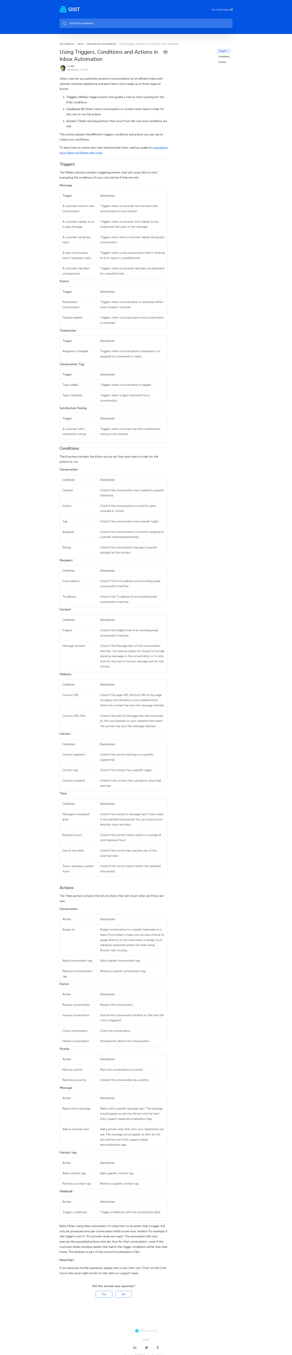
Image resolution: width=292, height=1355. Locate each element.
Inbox (80, 43)
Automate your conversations (101, 43)
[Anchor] (78, 164)
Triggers (222, 51)
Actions (222, 62)
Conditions (223, 56)
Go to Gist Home (220, 9)
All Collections (66, 43)
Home (146, 1339)
